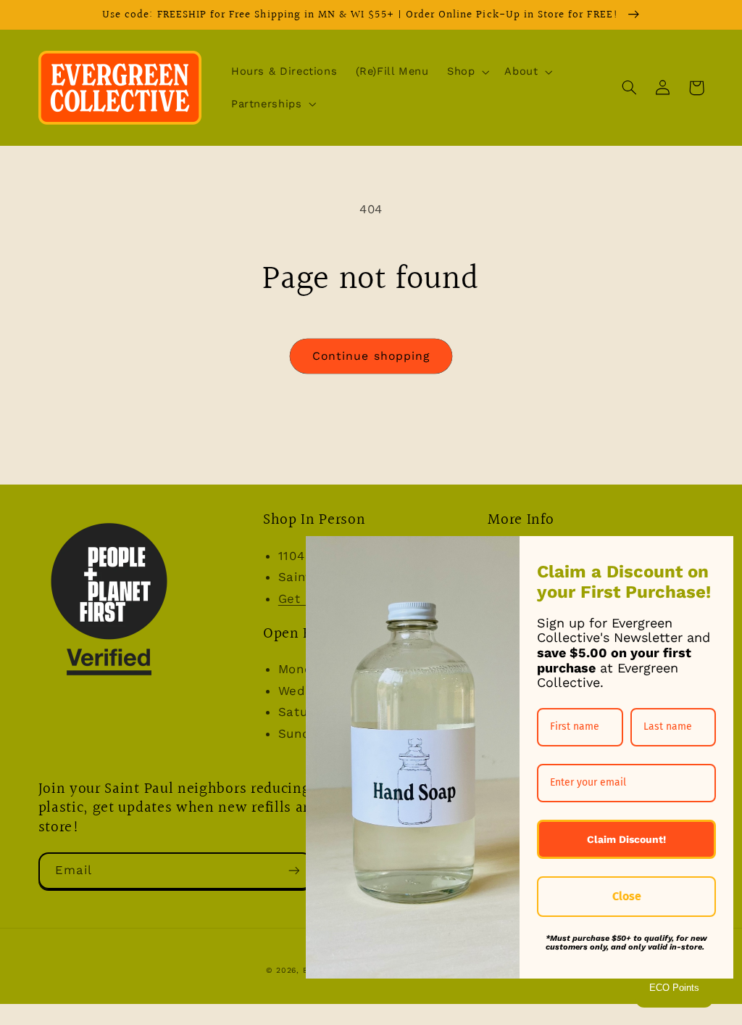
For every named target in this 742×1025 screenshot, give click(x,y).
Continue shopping (371, 356)
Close (626, 896)
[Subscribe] (293, 870)
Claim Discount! (626, 839)
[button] (466, 72)
